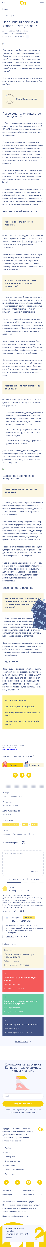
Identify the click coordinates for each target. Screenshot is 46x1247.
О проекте (6, 1190)
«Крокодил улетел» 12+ (32, 1195)
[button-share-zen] (28, 1182)
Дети (31, 834)
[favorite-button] (27, 37)
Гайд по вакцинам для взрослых (20, 706)
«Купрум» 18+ (28, 1190)
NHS (25, 824)
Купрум (15, 917)
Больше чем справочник (15, 1170)
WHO (34, 824)
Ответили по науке (13, 1161)
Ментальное (10, 1166)
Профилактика (19, 834)
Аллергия (8, 988)
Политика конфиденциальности (15, 1216)
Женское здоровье (12, 1033)
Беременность (10, 965)
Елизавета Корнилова (18, 31)
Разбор (8, 1148)
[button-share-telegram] (22, 775)
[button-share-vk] (15, 775)
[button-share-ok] (28, 775)
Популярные (14, 879)
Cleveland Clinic (10, 824)
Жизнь (7, 1153)
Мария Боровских (19, 33)
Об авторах (7, 1195)
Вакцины (6, 834)
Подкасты (9, 1174)
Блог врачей (9, 950)
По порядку (32, 879)
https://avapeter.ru (9, 749)
